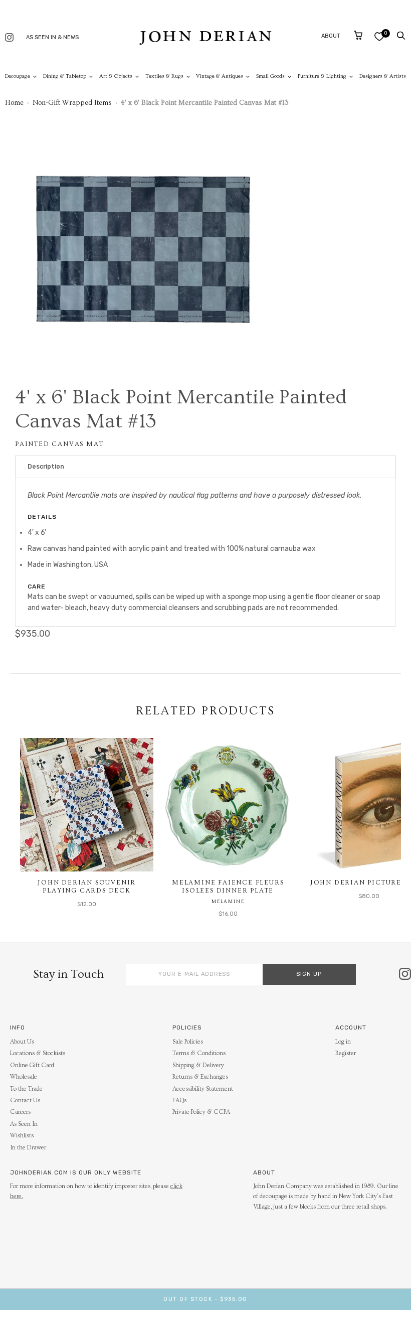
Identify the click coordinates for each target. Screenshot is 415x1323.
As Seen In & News (52, 37)
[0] (379, 36)
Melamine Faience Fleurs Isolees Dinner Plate (228, 886)
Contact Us (25, 1100)
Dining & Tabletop (64, 76)
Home (14, 103)
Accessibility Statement (202, 1089)
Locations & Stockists (37, 1053)
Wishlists (22, 1135)
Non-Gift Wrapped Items (72, 103)
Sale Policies (187, 1042)
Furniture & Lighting (322, 76)
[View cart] (358, 35)
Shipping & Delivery (198, 1065)
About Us (22, 1042)
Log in (343, 1042)
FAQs (179, 1100)
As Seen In (24, 1124)
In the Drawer (28, 1147)
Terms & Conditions (199, 1053)
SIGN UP (309, 974)
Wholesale (23, 1077)
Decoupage (17, 76)
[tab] (205, 467)
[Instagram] (9, 38)
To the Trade (26, 1089)
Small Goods (270, 76)
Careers (20, 1112)
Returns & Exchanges (200, 1077)
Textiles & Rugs (164, 76)
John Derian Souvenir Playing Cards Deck (87, 886)
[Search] (401, 36)
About (330, 36)
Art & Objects (115, 76)
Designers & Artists (382, 76)
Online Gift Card (32, 1065)
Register (345, 1053)
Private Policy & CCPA (201, 1112)
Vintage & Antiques (219, 76)
